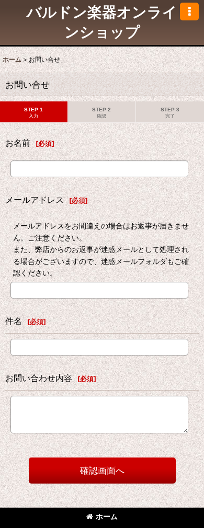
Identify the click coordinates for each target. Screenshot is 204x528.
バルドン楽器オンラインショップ (102, 22)
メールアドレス (34, 199)
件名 (13, 321)
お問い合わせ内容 (38, 378)
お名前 (17, 142)
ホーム (107, 516)
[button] (189, 11)
